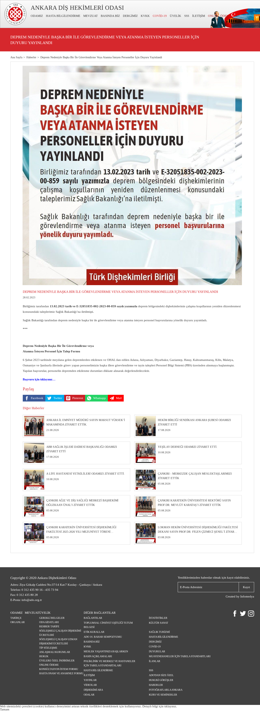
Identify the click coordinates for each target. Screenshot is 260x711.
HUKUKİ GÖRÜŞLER (161, 680)
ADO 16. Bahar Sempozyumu (103, 636)
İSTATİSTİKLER (158, 617)
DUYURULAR (157, 651)
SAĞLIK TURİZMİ (159, 631)
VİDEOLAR (90, 684)
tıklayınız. (170, 706)
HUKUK (43, 656)
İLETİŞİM (198, 15)
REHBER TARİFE (49, 626)
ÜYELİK (175, 15)
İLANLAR (154, 661)
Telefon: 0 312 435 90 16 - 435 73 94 (34, 589)
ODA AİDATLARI (49, 622)
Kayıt (246, 587)
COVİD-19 (160, 15)
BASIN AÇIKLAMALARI (98, 656)
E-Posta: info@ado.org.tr (26, 600)
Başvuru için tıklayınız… (39, 379)
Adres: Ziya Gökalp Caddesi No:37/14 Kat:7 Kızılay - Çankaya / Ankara (56, 584)
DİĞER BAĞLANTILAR (100, 612)
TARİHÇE (16, 617)
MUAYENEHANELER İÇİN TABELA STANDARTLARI (179, 656)
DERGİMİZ (130, 15)
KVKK (145, 15)
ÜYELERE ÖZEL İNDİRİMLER (57, 660)
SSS (186, 15)
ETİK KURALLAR (94, 631)
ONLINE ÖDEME (49, 664)
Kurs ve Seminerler (163, 694)
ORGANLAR (17, 622)
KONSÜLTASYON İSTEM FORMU (58, 669)
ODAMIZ (37, 15)
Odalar (89, 694)
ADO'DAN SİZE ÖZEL (161, 675)
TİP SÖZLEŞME (48, 647)
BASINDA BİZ (110, 15)
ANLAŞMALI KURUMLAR (54, 652)
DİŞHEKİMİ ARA (93, 689)
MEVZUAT (90, 15)
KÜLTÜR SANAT (158, 622)
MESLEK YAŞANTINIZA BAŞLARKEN (106, 651)
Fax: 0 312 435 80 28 (24, 594)
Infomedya (247, 596)
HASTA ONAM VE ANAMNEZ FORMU (61, 673)
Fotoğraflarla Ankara (165, 689)
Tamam (4, 709)
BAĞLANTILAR (93, 617)
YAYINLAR (90, 680)
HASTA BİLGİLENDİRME (63, 15)
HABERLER (156, 684)
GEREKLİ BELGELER (52, 617)
